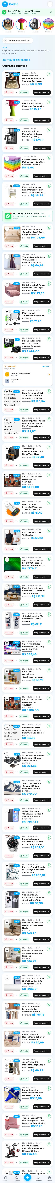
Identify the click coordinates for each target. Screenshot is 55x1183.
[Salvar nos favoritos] (7, 75)
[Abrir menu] (50, 4)
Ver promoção (40, 92)
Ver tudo (45, 366)
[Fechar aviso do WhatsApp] (51, 12)
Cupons (17, 1181)
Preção (25, 92)
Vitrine (49, 1181)
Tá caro (10, 92)
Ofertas (5, 1181)
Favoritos (38, 1181)
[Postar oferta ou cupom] (27, 1177)
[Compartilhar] (49, 74)
